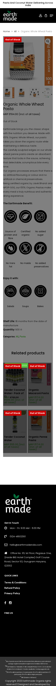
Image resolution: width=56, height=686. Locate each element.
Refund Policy (12, 588)
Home (6, 31)
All (15, 31)
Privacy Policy (12, 593)
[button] (48, 41)
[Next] (48, 92)
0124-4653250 (17, 536)
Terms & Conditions (15, 582)
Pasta (23, 336)
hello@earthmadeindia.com (26, 544)
